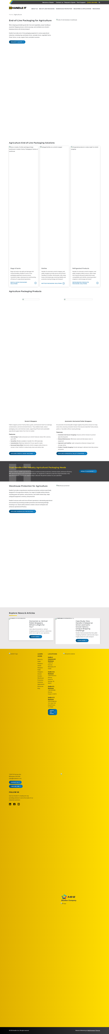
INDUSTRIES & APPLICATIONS (82, 8)
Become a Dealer (48, 2)
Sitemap (98, 1030)
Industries (40, 682)
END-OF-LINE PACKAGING (47, 8)
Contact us (59, 2)
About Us (34, 8)
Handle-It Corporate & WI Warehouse (52, 659)
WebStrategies (91, 1030)
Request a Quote (69, 2)
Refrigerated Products (80, 268)
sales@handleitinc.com (15, 778)
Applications (41, 684)
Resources (96, 8)
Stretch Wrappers (31, 421)
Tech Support (81, 2)
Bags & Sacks (16, 268)
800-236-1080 (92, 2)
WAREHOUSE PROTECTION (64, 8)
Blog (39, 688)
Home (11, 14)
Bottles (44, 268)
